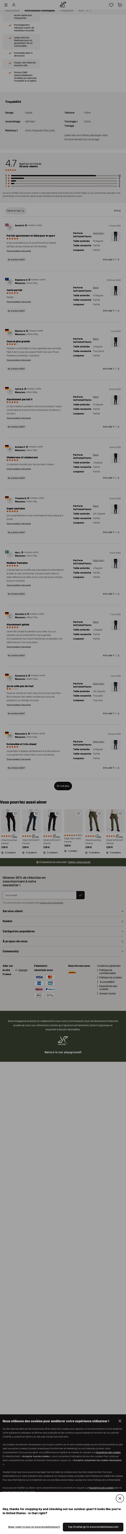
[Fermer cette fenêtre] (119, 1498)
